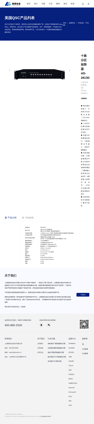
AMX (70, 357)
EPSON (71, 352)
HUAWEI (72, 348)
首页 (28, 4)
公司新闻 (85, 349)
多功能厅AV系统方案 (55, 361)
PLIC (70, 396)
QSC (70, 370)
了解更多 (82, 294)
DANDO (71, 374)
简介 (36, 4)
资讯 (65, 4)
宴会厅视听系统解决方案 (56, 352)
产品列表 (81, 23)
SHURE (71, 361)
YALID (71, 365)
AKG (70, 405)
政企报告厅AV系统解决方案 (57, 357)
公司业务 (40, 348)
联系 (72, 4)
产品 (50, 4)
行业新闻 (85, 353)
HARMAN (72, 343)
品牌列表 (72, 23)
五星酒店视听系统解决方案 (56, 348)
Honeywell (72, 392)
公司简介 (40, 343)
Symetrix (72, 387)
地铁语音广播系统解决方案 (56, 343)
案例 (58, 4)
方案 (43, 4)
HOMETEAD (73, 383)
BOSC (71, 379)
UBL (70, 401)
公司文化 (40, 352)
